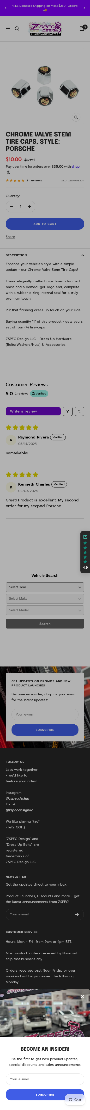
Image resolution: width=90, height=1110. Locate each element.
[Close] (82, 996)
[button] (85, 552)
